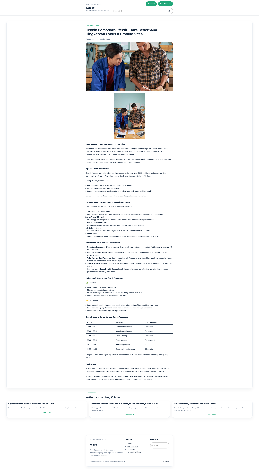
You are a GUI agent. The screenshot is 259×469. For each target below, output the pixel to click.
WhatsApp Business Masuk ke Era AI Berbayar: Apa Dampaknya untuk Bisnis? (124, 404)
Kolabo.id (151, 4)
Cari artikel (131, 449)
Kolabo (90, 7)
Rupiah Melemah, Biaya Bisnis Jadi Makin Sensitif (195, 404)
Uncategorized (92, 26)
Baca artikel (46, 412)
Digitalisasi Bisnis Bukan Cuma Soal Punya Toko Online (32, 404)
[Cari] (169, 11)
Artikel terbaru (132, 446)
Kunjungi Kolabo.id (134, 452)
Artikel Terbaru (165, 4)
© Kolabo (166, 461)
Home (129, 444)
